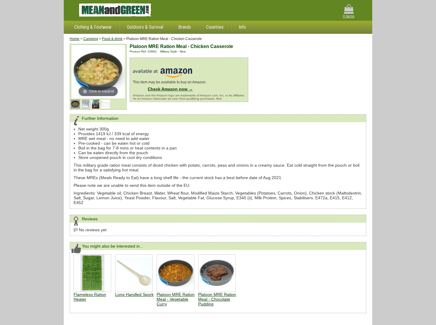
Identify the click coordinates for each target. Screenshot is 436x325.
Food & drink (112, 39)
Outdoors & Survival (145, 27)
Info (242, 27)
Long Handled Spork (134, 294)
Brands (184, 27)
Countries (215, 27)
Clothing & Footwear (93, 27)
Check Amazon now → (170, 89)
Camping (90, 39)
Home (74, 39)
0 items (348, 16)
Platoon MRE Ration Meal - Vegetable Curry (176, 299)
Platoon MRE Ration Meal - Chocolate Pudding (217, 299)
